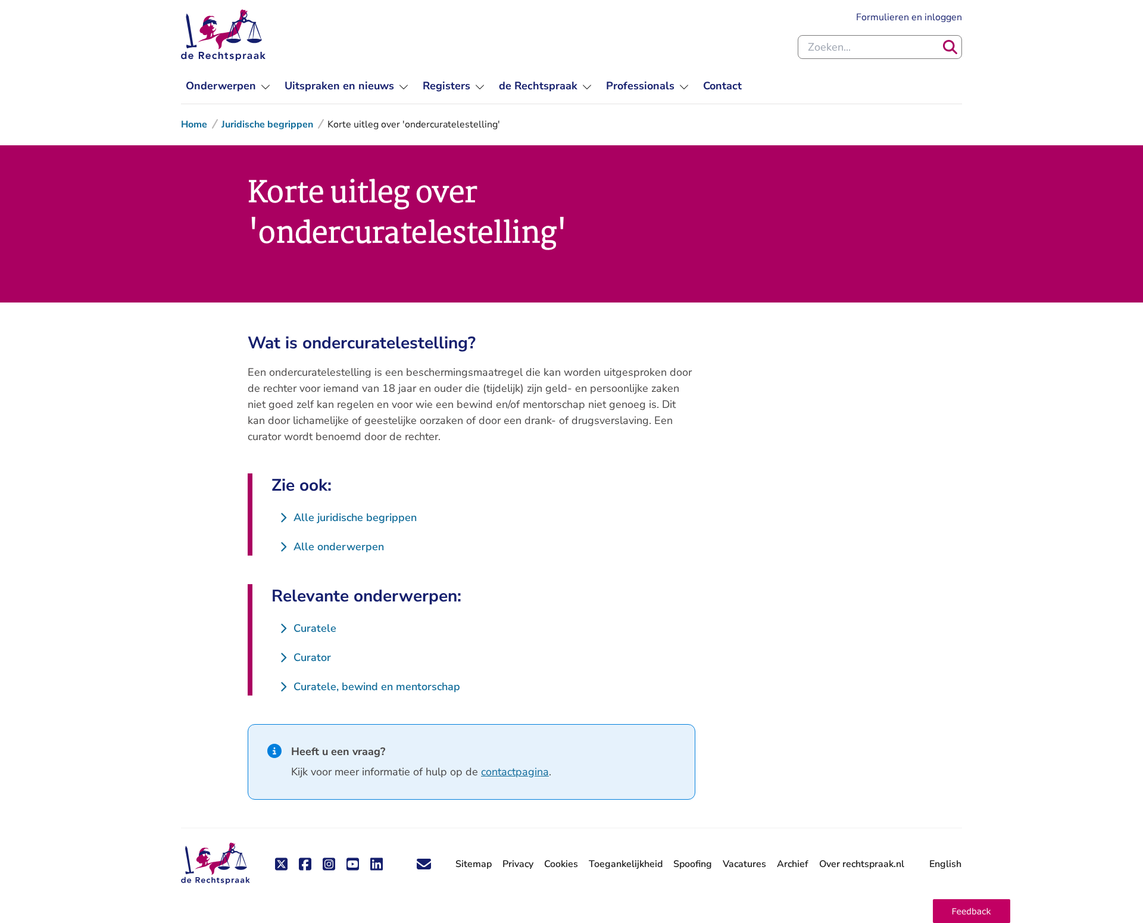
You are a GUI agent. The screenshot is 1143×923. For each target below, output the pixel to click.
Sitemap (473, 864)
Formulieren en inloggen (909, 17)
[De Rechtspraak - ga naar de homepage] (223, 35)
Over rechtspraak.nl (861, 864)
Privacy (517, 864)
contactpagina (515, 772)
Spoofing (692, 864)
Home (194, 124)
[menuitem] (228, 86)
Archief (792, 864)
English (945, 864)
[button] (971, 911)
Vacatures (744, 864)
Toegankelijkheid (626, 864)
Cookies (561, 864)
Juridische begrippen (267, 124)
